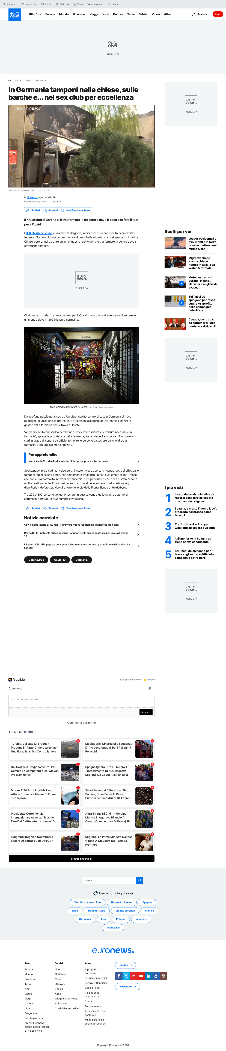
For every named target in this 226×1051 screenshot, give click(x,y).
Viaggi (94, 14)
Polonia (120, 919)
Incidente (141, 919)
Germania (41, 80)
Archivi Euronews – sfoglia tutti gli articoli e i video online (37, 1026)
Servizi (59, 962)
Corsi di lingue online (67, 1008)
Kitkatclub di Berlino (39, 233)
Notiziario (60, 974)
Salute (143, 14)
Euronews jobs (93, 1006)
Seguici (59, 988)
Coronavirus (36, 559)
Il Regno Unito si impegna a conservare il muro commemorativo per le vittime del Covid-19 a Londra (77, 546)
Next (105, 14)
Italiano (10, 4)
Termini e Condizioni (96, 982)
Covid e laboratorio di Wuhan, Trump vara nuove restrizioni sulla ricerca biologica (71, 524)
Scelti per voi (178, 231)
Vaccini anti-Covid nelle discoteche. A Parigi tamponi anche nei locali (68, 461)
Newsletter (126, 986)
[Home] (9, 80)
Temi (27, 962)
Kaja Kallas (113, 927)
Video (156, 14)
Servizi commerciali (96, 977)
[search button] (109, 4)
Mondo (64, 14)
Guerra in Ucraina (121, 902)
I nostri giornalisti (34, 1017)
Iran (103, 919)
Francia (149, 910)
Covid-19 (60, 559)
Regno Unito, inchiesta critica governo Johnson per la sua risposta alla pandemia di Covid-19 (76, 534)
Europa (50, 14)
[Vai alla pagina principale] (14, 14)
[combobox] (126, 4)
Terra (131, 14)
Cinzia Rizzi (32, 197)
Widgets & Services (66, 998)
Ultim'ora (35, 14)
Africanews (61, 1003)
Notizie (18, 80)
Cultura (118, 14)
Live (217, 14)
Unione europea (125, 910)
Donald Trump (96, 910)
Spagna (147, 902)
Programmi (31, 1013)
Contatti (89, 1001)
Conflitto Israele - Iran (87, 902)
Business (79, 14)
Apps (58, 993)
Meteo (58, 979)
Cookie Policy (92, 987)
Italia (75, 910)
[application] (81, 146)
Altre (88, 962)
